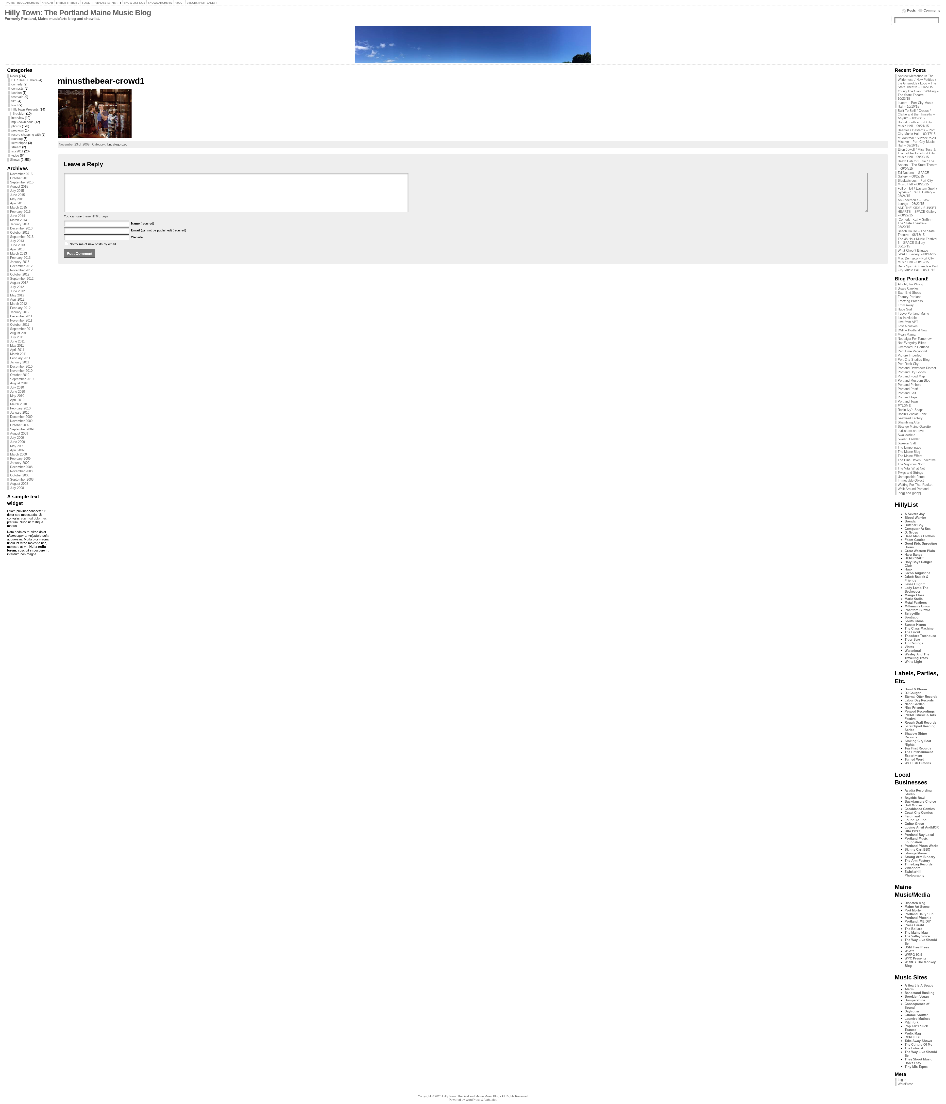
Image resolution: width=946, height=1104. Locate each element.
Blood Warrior (915, 518)
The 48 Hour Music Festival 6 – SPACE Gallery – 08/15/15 (917, 242)
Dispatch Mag (915, 903)
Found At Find (916, 820)
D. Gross (911, 532)
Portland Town (908, 401)
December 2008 (21, 467)
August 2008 (19, 484)
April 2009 (17, 450)
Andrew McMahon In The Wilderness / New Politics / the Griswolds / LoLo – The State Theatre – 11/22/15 (917, 81)
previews (17, 130)
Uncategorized (117, 144)
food (14, 105)
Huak (908, 569)
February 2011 (20, 358)
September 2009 (22, 429)
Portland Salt (907, 393)
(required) (142, 223)
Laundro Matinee (917, 1019)
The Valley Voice (917, 936)
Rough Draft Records (920, 722)
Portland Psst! (908, 389)
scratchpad (19, 143)
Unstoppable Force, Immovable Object (912, 478)
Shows (15, 160)
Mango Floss (914, 595)
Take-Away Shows (918, 1041)
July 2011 (17, 337)
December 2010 (21, 366)
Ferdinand (912, 816)
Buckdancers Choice (920, 801)
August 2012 (19, 283)
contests (17, 88)
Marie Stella (914, 599)
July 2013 (17, 241)
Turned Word (914, 759)
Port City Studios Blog (913, 359)
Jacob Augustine (917, 573)
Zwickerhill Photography (914, 873)
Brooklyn (19, 113)
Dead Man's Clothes (920, 536)
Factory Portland (909, 297)
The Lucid (912, 632)
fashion (16, 93)
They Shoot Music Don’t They (918, 1061)
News (14, 76)
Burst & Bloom (916, 689)
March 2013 (18, 253)
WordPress (905, 1084)
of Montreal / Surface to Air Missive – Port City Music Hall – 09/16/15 (917, 141)
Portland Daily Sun (919, 914)
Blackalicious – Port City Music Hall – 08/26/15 (915, 182)
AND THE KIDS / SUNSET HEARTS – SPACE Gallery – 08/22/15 (917, 211)
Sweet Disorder (908, 439)
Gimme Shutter (916, 1015)
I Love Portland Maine (913, 313)
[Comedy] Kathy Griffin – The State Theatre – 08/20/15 (915, 223)
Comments (932, 10)
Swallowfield (906, 435)
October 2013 (19, 232)
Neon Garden (915, 704)
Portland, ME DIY (918, 921)
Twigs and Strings (910, 472)
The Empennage (909, 447)
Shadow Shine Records (916, 735)
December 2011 (21, 316)
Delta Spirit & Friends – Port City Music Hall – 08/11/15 (918, 268)
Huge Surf (905, 309)
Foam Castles (915, 540)
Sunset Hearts (915, 625)
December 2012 (21, 266)
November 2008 (21, 471)
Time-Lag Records (918, 864)
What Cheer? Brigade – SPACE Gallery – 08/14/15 (917, 252)
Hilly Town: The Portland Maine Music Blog (78, 12)
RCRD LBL (913, 1037)
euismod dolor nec (34, 518)
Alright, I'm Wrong (910, 284)
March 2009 (18, 454)
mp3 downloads (22, 122)
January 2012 (19, 312)
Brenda (910, 521)
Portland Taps (907, 397)
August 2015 (19, 186)
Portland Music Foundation (916, 840)
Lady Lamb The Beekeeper (916, 589)
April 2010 (17, 400)
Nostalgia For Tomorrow (914, 339)
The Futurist (914, 1048)
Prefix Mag (913, 1033)
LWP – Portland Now (912, 330)
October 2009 (19, 425)
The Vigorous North (911, 464)
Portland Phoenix (918, 918)
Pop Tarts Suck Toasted (916, 1028)
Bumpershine (915, 1000)
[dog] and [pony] (909, 493)
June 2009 (17, 442)
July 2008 (17, 488)
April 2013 (17, 249)
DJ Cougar (913, 693)
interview (17, 118)
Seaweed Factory (910, 418)
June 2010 (17, 391)
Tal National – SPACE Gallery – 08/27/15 (913, 174)
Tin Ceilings (914, 643)
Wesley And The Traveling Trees (917, 656)
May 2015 (17, 199)
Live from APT (908, 322)
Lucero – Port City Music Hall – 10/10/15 (915, 104)
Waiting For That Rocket (915, 485)
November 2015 (21, 174)
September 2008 (22, 479)
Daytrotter (912, 1011)
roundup (17, 139)
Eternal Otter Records (921, 696)
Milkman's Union (917, 606)
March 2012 (18, 304)
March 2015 (18, 207)
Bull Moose (913, 805)
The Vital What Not (911, 468)
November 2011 (21, 320)
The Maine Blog (909, 452)
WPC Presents (915, 958)
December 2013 (21, 228)
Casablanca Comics (920, 809)
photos (16, 126)
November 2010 (21, 371)
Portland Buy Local (919, 835)
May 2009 (17, 446)
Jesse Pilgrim (915, 584)
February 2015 (20, 211)
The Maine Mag (916, 932)
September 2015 (22, 182)
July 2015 (17, 191)
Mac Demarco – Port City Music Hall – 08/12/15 (916, 260)
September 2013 (22, 237)
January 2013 (19, 262)
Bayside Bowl (915, 798)
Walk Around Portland (913, 489)
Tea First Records (918, 748)
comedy (17, 84)
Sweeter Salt (907, 443)
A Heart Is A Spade (919, 985)
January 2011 (19, 362)
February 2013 (20, 258)
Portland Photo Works (921, 846)
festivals (17, 97)
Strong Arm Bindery (920, 857)
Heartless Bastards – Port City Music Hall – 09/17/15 (916, 132)
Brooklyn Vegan (917, 996)
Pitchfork (911, 1022)
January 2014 (19, 224)
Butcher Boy (914, 525)
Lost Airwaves (908, 326)
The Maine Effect (910, 456)
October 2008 (19, 475)
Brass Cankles (908, 288)
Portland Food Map (911, 376)
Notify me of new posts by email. (93, 244)
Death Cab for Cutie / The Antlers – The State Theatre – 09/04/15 (917, 164)
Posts (911, 10)
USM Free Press (917, 947)
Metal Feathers (916, 602)
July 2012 (17, 287)
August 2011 (19, 333)
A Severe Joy (915, 514)
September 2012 (22, 278)
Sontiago (911, 617)
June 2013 (17, 245)
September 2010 (22, 379)
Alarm (909, 989)
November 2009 (21, 421)
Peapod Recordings (920, 711)
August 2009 (19, 433)
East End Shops (909, 292)
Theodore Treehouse (920, 636)
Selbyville (912, 614)
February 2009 (20, 458)
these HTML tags (95, 216)
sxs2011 (17, 151)
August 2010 (19, 383)
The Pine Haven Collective (917, 460)
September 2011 (21, 329)
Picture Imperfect (910, 355)
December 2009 (21, 417)
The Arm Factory (917, 860)
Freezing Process (910, 301)
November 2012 (21, 270)
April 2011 (17, 350)
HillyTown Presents (25, 109)
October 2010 (19, 375)
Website (137, 237)
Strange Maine (916, 853)
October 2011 (19, 324)
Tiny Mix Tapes (916, 1067)
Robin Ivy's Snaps (911, 410)
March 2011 (18, 354)
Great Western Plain (920, 551)
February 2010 (20, 408)
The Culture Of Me (918, 1044)
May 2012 (17, 295)
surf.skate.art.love (911, 431)
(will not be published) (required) (158, 230)
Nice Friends (914, 708)
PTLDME (904, 405)
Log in (902, 1080)
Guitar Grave (914, 824)
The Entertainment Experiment (919, 754)
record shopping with (26, 134)
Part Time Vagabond (912, 351)
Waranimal (913, 650)
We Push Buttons (918, 763)
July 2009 (17, 437)
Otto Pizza (912, 831)
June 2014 (17, 216)
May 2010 (17, 396)
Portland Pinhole (909, 385)
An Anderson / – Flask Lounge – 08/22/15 (913, 202)
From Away (906, 305)
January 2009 (19, 463)
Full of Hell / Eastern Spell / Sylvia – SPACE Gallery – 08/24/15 (917, 192)
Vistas (909, 647)
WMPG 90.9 (913, 955)
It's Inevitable (907, 318)
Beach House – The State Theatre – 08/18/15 (916, 233)
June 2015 (17, 195)
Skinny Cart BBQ (917, 849)
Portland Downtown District (917, 368)
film (14, 101)
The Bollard (913, 929)
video (15, 155)
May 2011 (17, 345)
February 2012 (20, 308)
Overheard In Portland (913, 347)
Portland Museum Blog (914, 380)
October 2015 (19, 178)
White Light (913, 662)
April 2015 (17, 203)
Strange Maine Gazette (914, 426)
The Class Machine (919, 628)
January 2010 (19, 412)
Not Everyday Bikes (912, 343)
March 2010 (18, 404)
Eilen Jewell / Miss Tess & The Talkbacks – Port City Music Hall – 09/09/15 (917, 153)
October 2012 (19, 274)
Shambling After (909, 422)
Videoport (912, 868)
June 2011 (17, 341)
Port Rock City (908, 364)
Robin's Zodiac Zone (912, 414)
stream (16, 147)
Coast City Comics (919, 812)
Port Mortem (914, 910)
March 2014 (18, 220)
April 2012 (17, 299)
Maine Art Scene (917, 907)
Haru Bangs (913, 554)
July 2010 (17, 387)
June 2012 (17, 291)
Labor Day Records (919, 700)
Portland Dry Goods (912, 372)
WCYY (909, 951)
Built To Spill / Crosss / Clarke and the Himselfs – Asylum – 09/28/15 (916, 114)
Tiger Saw (912, 639)
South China (914, 621)
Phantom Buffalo (917, 610)
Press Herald (914, 925)
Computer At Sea (917, 529)
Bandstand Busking (919, 993)
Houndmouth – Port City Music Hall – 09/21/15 (915, 124)
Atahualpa (490, 1100)
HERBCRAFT (914, 558)
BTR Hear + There (24, 80)
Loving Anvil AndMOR (922, 827)
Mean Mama (906, 334)
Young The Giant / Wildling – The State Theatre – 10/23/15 (918, 94)
